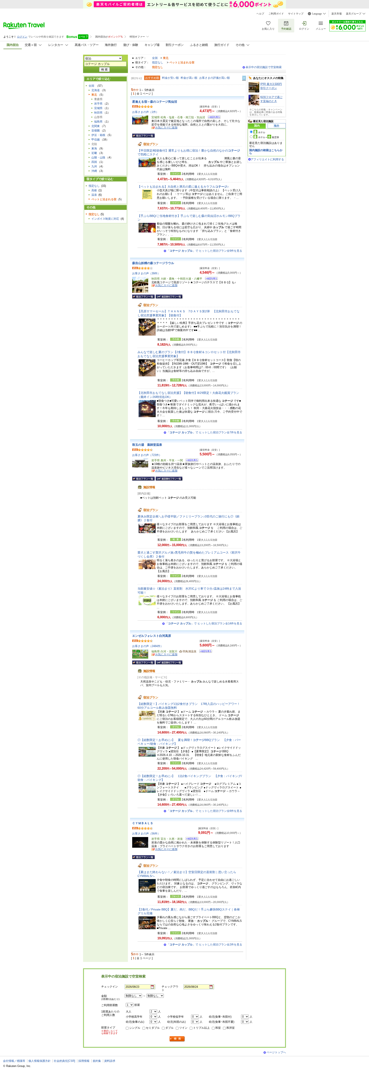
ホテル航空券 (268, 137)
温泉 (94, 194)
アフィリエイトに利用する (267, 159)
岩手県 (98, 103)
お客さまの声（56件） (146, 833)
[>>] (244, 78)
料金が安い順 (170, 77)
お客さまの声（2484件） (147, 646)
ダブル (169, 1027)
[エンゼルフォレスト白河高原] (204, 651)
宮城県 (98, 108)
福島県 (98, 121)
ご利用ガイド (276, 13)
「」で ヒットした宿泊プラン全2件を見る (204, 944)
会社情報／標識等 (14, 1060)
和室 (218, 1027)
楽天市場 (336, 13)
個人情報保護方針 (39, 1060)
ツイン (183, 1027)
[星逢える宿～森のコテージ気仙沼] (213, 117)
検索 (177, 1039)
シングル (134, 1027)
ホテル (261, 132)
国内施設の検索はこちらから (266, 152)
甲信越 (95, 139)
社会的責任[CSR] (64, 1060)
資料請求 (109, 1060)
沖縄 (94, 170)
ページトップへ (276, 1052)
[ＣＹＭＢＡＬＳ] (190, 839)
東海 (94, 148)
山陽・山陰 (98, 157)
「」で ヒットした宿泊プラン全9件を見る (204, 250)
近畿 (94, 153)
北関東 (95, 126)
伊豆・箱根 (98, 135)
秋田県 (98, 112)
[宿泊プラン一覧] (143, 135)
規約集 (97, 1060)
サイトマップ (295, 13)
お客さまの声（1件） (145, 112)
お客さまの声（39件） (146, 273)
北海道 (95, 90)
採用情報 (83, 1060)
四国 (94, 162)
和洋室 (230, 1027)
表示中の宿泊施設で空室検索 (264, 67)
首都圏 (95, 130)
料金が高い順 (189, 77)
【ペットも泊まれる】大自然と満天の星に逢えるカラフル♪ (183, 186)
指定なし (157, 62)
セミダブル (153, 1027)
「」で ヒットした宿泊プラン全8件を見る (204, 810)
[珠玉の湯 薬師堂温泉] (190, 460)
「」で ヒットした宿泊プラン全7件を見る (204, 432)
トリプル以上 (201, 1027)
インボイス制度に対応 (105, 218)
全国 (155, 58)
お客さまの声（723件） (147, 455)
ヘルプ (260, 13)
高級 (94, 190)
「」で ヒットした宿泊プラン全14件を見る (203, 623)
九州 (94, 166)
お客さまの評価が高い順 (214, 77)
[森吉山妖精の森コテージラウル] (210, 279)
